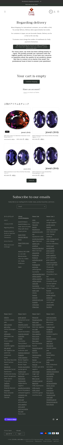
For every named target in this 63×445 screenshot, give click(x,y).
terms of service (8, 241)
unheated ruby (22, 395)
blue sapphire (36, 334)
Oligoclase (35, 307)
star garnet (7, 348)
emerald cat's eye (37, 300)
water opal (35, 290)
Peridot (34, 360)
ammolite (35, 267)
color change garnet (52, 239)
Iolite (33, 220)
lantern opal (50, 246)
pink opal (21, 400)
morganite (49, 329)
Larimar (48, 353)
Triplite (20, 338)
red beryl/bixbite (51, 383)
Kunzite (48, 290)
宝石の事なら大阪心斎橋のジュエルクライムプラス (23, 439)
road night (49, 397)
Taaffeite (6, 383)
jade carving (8, 324)
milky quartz (36, 388)
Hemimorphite (36, 355)
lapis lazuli (49, 343)
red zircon (49, 378)
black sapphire (36, 324)
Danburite (7, 395)
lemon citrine (50, 385)
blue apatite (36, 331)
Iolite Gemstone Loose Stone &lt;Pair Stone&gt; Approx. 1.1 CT (45, 136)
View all (31, 180)
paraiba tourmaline (24, 388)
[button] (5, 11)
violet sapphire (22, 357)
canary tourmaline (52, 229)
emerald (34, 297)
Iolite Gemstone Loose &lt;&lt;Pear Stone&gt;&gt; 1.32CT (41, 172)
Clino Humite (50, 279)
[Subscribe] (44, 207)
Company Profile (8, 224)
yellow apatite (36, 276)
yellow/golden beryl (38, 274)
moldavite (49, 331)
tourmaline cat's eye (24, 346)
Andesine (35, 258)
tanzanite (7, 390)
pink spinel (21, 407)
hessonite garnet (37, 348)
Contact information (47, 441)
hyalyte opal (22, 371)
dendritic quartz (23, 324)
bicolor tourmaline (24, 367)
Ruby (48, 362)
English (19, 433)
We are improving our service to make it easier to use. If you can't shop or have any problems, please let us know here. (31, 47)
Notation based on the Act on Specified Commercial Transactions (9, 234)
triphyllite (21, 336)
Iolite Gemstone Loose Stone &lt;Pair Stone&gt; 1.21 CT (17, 172)
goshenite (49, 297)
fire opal (20, 411)
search (6, 220)
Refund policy (48, 439)
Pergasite (21, 355)
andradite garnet (37, 260)
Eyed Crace (35, 222)
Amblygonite (36, 265)
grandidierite (50, 248)
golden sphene (50, 295)
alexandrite (35, 253)
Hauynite (35, 225)
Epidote (34, 295)
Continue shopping (31, 81)
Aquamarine (36, 229)
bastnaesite (21, 378)
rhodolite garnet (51, 400)
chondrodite (50, 304)
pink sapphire (22, 404)
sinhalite (6, 343)
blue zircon (35, 336)
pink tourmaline (23, 409)
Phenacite (35, 317)
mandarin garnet (37, 381)
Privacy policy (56, 439)
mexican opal (50, 327)
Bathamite (21, 376)
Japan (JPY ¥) (9, 433)
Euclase (48, 336)
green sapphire (51, 255)
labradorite (49, 346)
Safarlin (6, 317)
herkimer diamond (24, 353)
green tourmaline (51, 262)
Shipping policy (38, 441)
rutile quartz (50, 360)
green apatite (50, 250)
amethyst (35, 246)
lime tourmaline (51, 338)
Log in (25, 92)
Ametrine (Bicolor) (38, 248)
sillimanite (7, 334)
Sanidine (49, 307)
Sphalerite (7, 367)
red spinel (49, 381)
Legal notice (56, 441)
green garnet (22, 317)
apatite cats (35, 243)
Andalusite (35, 255)
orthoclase (35, 304)
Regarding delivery (9, 227)
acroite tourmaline (38, 239)
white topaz (36, 371)
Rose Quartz (50, 393)
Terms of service (29, 441)
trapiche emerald (23, 334)
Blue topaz (35, 341)
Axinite (34, 227)
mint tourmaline (51, 317)
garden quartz (50, 225)
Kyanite (48, 227)
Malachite (35, 383)
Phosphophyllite (37, 320)
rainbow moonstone (52, 371)
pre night (35, 329)
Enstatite (35, 302)
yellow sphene (36, 281)
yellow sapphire (37, 279)
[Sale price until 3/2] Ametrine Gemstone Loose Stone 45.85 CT (17, 136)
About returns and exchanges (9, 246)
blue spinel (35, 338)
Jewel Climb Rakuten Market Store (23, 237)
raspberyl (49, 341)
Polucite (34, 364)
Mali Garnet (35, 378)
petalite (34, 350)
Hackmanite (22, 381)
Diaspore (7, 385)
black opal (35, 322)
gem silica (7, 327)
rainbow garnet (51, 369)
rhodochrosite (50, 395)
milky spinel (36, 390)
